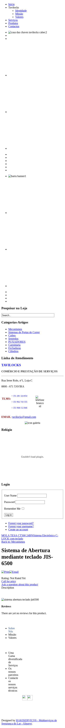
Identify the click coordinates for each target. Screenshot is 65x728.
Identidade (21, 10)
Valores (19, 16)
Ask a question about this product (19, 584)
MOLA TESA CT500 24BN (17, 535)
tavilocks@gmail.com (24, 416)
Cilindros (13, 351)
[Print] (5, 571)
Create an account (18, 529)
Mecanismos (15, 329)
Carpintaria (14, 344)
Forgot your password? (21, 523)
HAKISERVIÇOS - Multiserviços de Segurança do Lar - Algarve (29, 722)
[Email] (14, 571)
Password (9, 502)
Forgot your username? (21, 526)
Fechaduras (14, 348)
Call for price (8, 581)
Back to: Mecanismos (13, 541)
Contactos (13, 26)
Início (11, 4)
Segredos (13, 338)
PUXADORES (16, 341)
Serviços (13, 20)
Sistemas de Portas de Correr (24, 332)
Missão (19, 13)
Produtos (13, 23)
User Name (10, 495)
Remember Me (12, 508)
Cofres (12, 335)
